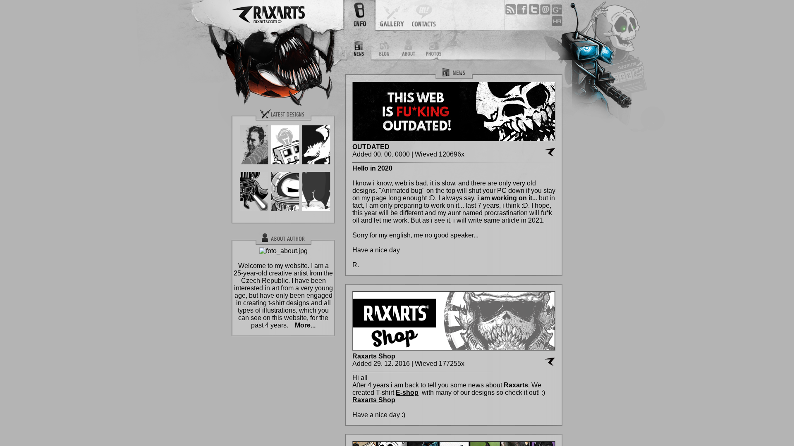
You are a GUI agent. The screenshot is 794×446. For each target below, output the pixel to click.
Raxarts (516, 385)
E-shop (407, 392)
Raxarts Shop (373, 399)
